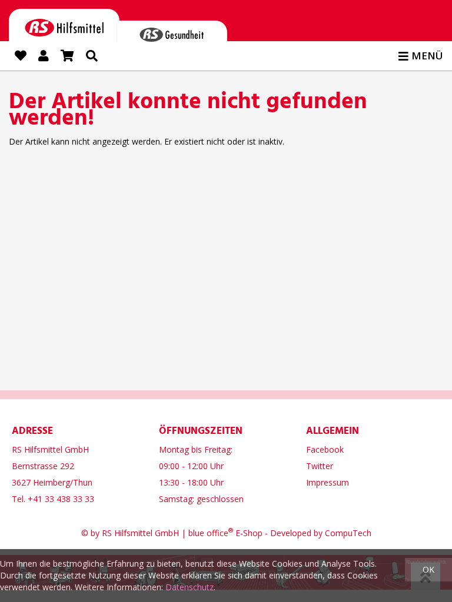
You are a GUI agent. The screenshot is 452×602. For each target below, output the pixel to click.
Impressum (327, 482)
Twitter (319, 465)
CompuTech (348, 533)
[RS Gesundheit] (172, 32)
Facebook (325, 449)
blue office (210, 533)
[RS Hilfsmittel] (64, 25)
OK (428, 569)
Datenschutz (189, 587)
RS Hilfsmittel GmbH (140, 533)
